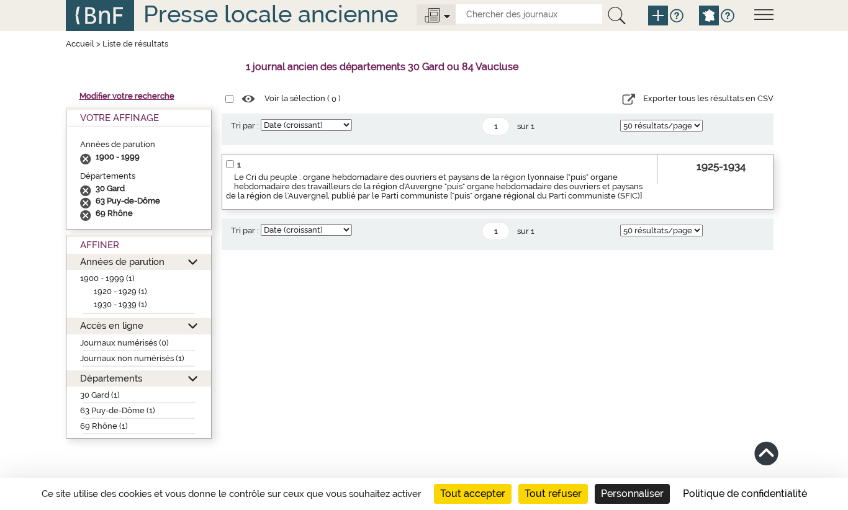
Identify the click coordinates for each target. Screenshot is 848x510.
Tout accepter (472, 493)
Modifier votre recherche (126, 96)
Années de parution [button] (122, 261)
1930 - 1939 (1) (120, 304)
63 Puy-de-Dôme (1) (117, 410)
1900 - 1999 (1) (107, 278)
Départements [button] (111, 378)
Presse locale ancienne (270, 14)
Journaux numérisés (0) (124, 342)
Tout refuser (553, 493)
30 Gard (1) (100, 395)
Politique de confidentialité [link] (745, 493)
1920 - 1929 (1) (120, 291)
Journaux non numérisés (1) (132, 358)
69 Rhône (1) (104, 426)
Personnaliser (632, 493)
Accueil (80, 43)
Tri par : (245, 125)
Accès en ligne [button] (111, 325)
